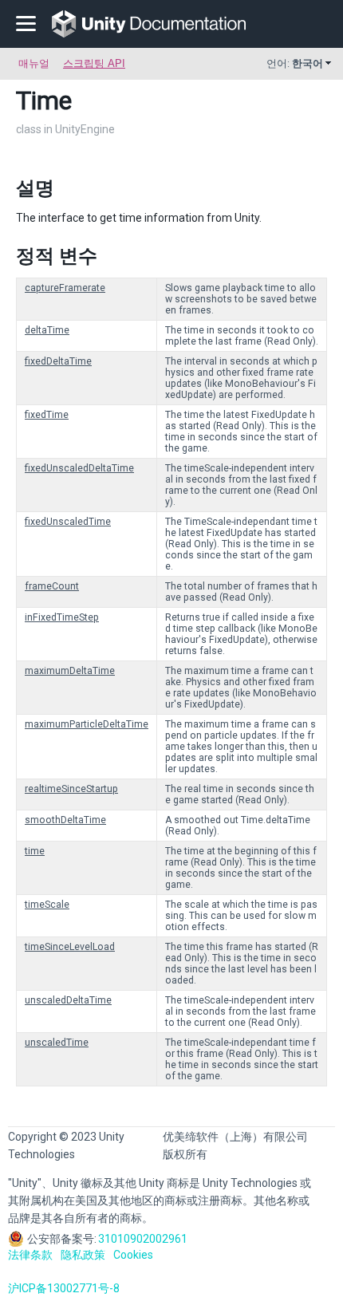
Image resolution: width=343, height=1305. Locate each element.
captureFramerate (65, 288)
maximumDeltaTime (70, 670)
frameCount (52, 586)
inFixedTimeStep (62, 617)
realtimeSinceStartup (71, 788)
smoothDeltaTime (65, 820)
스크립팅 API (94, 63)
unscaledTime (57, 1042)
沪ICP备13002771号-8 (64, 1288)
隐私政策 (83, 1254)
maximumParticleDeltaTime (86, 724)
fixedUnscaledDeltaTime (79, 468)
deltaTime (47, 330)
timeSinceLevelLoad (70, 946)
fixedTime (47, 414)
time (35, 851)
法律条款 (30, 1254)
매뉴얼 (33, 63)
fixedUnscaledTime (68, 521)
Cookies (133, 1254)
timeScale (47, 904)
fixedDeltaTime (58, 361)
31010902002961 (142, 1238)
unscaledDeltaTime (68, 1000)
